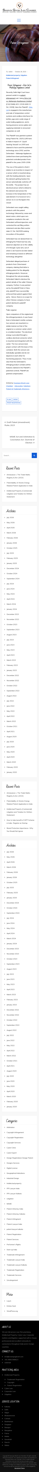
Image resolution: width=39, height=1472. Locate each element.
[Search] (34, 455)
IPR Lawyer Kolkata (14, 1193)
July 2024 (10, 584)
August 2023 (12, 635)
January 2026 (12, 543)
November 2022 (13, 680)
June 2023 (10, 645)
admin (11, 72)
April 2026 (11, 528)
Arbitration (11, 1127)
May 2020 (11, 752)
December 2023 (13, 614)
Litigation (24, 75)
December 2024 (13, 568)
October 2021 (12, 726)
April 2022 (11, 716)
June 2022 (10, 706)
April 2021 (11, 731)
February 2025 (12, 558)
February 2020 (12, 767)
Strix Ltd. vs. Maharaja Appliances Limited (20, 86)
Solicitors (27, 386)
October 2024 (12, 573)
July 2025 (10, 553)
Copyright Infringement (15, 1132)
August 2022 (12, 696)
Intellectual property (13, 75)
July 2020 (10, 742)
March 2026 (11, 533)
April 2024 (11, 599)
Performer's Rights (14, 1244)
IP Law (9, 399)
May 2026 (11, 522)
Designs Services (13, 1163)
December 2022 (13, 675)
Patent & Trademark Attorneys (17, 389)
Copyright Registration (15, 1137)
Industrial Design (13, 1178)
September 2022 (13, 691)
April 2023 (11, 655)
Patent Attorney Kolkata (16, 1214)
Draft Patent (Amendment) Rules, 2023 (17, 423)
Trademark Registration (15, 1270)
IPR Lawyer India (13, 1188)
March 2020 (11, 762)
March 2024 (11, 604)
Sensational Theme (19, 1468)
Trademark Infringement (16, 1255)
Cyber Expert (12, 1153)
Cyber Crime (11, 1148)
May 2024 (11, 594)
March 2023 (11, 660)
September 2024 (13, 579)
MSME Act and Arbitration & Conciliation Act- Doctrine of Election (22, 439)
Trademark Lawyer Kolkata (17, 1265)
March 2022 (11, 721)
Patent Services (13, 1239)
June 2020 (10, 747)
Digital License (12, 1168)
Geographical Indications (16, 1173)
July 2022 (10, 701)
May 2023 (11, 650)
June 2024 (10, 589)
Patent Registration (14, 1234)
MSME (9, 1204)
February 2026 (12, 538)
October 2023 (12, 624)
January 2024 (12, 609)
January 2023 (12, 670)
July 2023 (10, 640)
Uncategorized (12, 1280)
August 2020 (12, 736)
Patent (15, 399)
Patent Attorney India (15, 1209)
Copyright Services (14, 1143)
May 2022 (11, 711)
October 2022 (12, 686)
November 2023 (13, 619)
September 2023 (13, 629)
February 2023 (12, 665)
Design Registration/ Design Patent (20, 1158)
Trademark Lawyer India (16, 1260)
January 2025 (12, 563)
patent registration (13, 403)
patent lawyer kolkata (15, 1229)
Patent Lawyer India (14, 1224)
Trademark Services (14, 1275)
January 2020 (12, 772)
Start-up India (12, 1250)
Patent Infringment (12, 78)
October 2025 (12, 548)
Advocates (19, 386)
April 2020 (11, 757)
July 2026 (10, 517)
